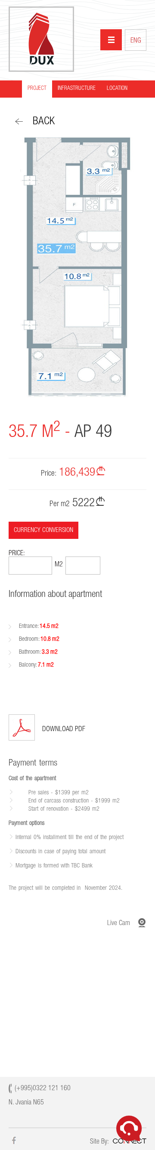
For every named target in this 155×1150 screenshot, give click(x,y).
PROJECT (37, 89)
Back (44, 122)
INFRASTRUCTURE (77, 89)
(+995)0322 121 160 (43, 1088)
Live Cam (118, 923)
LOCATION (117, 89)
